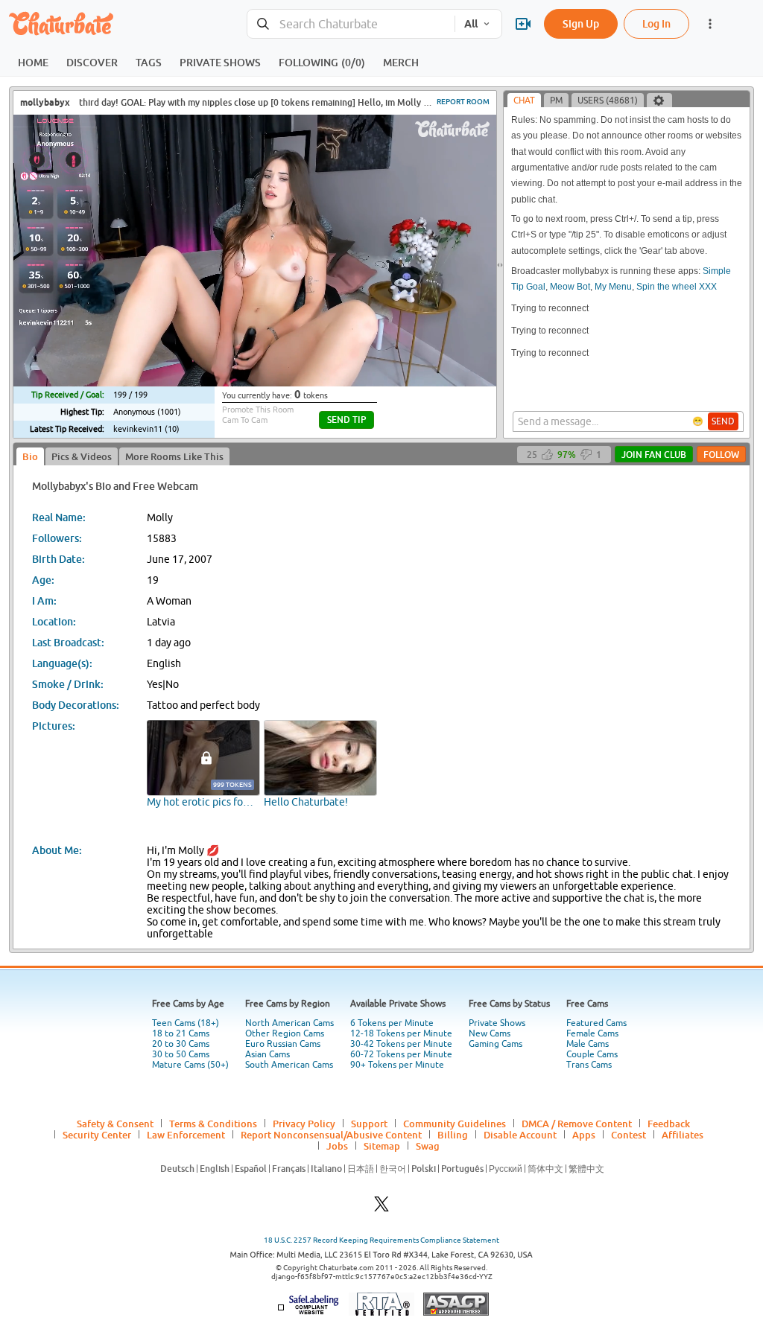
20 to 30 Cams (180, 1044)
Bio (30, 456)
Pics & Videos (81, 456)
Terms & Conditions (213, 1124)
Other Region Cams (284, 1033)
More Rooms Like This (174, 456)
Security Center (97, 1135)
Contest (628, 1135)
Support (369, 1124)
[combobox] (351, 24)
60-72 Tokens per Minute (401, 1054)
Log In (656, 23)
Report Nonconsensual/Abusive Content (331, 1135)
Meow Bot (570, 286)
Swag (428, 1146)
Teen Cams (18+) (185, 1023)
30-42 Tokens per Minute (401, 1044)
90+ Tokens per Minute (397, 1065)
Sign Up (581, 23)
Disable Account (520, 1135)
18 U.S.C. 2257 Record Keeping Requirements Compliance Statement (381, 1240)
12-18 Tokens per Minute (401, 1033)
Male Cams (587, 1044)
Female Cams (592, 1033)
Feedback (669, 1124)
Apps (583, 1135)
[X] (381, 1208)
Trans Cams (589, 1065)
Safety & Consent (115, 1124)
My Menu (613, 286)
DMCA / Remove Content (577, 1124)
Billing (452, 1135)
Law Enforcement (186, 1135)
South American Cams (289, 1065)
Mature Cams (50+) (190, 1065)
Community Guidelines (454, 1124)
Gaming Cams (495, 1044)
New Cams (489, 1033)
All (471, 24)
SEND (723, 421)
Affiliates (682, 1135)
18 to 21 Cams (180, 1033)
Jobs (337, 1146)
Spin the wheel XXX (676, 286)
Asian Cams (267, 1054)
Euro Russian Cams (282, 1044)
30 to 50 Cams (180, 1054)
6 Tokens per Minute (392, 1023)
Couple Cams (592, 1054)
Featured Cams (596, 1023)
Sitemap (382, 1146)
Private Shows (497, 1023)
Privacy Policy (304, 1124)
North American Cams (289, 1023)
